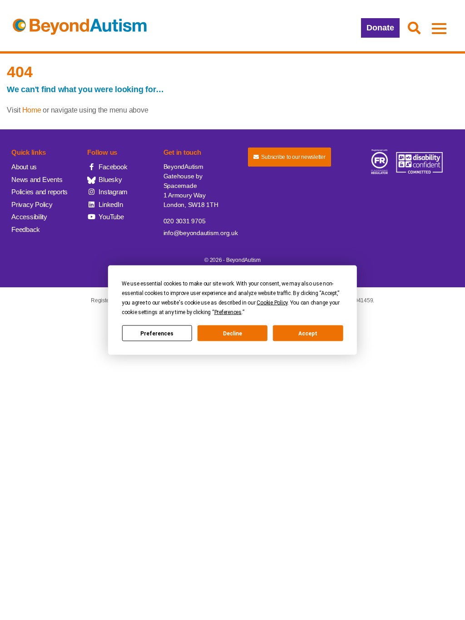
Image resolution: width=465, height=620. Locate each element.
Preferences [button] (228, 312)
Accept (307, 333)
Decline (232, 333)
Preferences (156, 333)
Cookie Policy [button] (272, 303)
